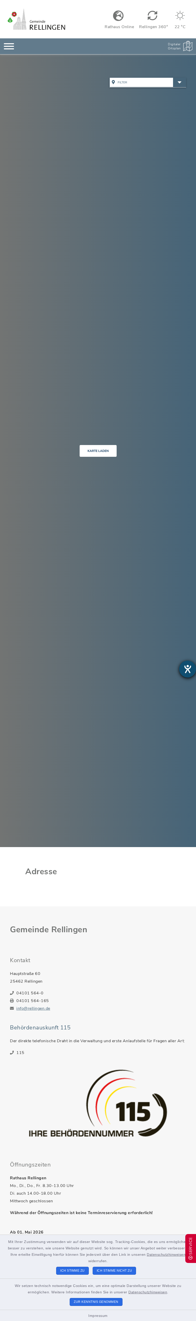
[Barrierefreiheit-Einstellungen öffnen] (187, 669)
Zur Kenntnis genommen (96, 1302)
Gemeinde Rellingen (48, 929)
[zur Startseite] (36, 19)
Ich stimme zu (72, 1270)
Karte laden (98, 451)
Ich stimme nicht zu (114, 1270)
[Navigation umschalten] (9, 46)
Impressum (98, 1316)
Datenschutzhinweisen (166, 1254)
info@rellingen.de (33, 1008)
